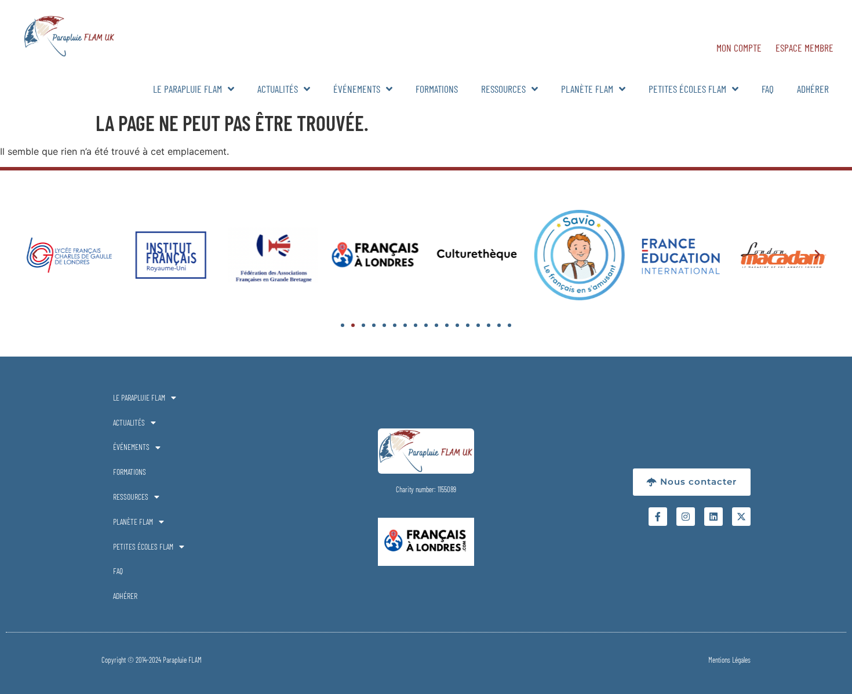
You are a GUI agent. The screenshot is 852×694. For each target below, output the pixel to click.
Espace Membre (804, 47)
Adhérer (813, 88)
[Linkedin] (713, 516)
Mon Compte (739, 47)
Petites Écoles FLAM (687, 88)
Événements (356, 88)
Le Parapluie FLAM (187, 88)
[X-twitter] (741, 516)
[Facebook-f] (658, 516)
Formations (437, 88)
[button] (35, 254)
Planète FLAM (587, 88)
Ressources (503, 88)
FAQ (768, 88)
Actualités (277, 88)
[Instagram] (685, 516)
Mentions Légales (729, 659)
